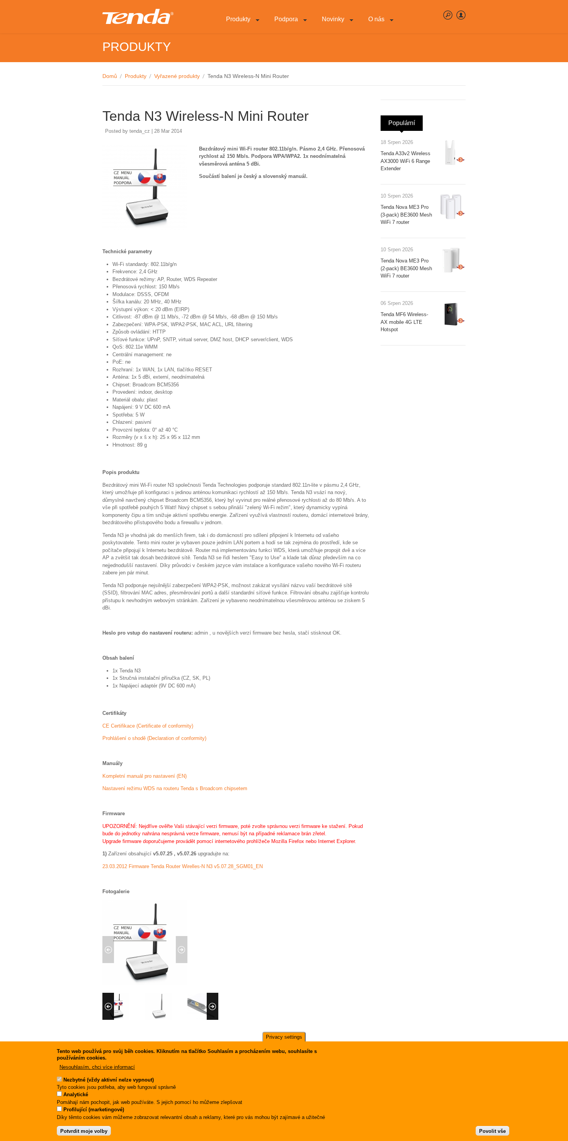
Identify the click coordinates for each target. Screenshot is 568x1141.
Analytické (75, 1095)
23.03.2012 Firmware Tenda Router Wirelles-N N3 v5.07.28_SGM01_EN (182, 866)
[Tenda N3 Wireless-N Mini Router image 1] (144, 983)
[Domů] (137, 16)
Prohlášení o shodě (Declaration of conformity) (154, 738)
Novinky (330, 23)
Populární (405, 123)
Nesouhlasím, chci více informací (97, 1067)
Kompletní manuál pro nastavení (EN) (144, 776)
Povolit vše (492, 1131)
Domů (109, 76)
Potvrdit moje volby (83, 1131)
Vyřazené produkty (177, 76)
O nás (373, 23)
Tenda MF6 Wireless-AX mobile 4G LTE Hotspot (404, 321)
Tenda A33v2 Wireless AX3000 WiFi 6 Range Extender (405, 161)
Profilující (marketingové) (93, 1110)
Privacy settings (284, 1037)
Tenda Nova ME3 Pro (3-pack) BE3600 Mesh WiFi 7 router (406, 214)
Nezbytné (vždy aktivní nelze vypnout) (108, 1080)
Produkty (235, 23)
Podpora (283, 23)
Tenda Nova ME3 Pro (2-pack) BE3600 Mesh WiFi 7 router (406, 268)
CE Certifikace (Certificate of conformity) (147, 726)
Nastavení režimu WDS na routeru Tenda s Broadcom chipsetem (174, 788)
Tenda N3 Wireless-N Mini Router (205, 116)
